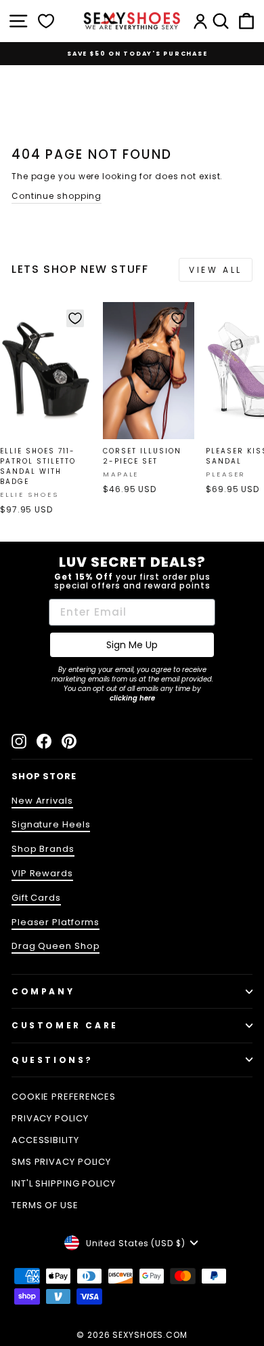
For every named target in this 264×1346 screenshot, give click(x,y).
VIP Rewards (42, 873)
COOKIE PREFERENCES (64, 1096)
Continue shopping (57, 196)
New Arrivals (42, 800)
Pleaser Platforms (56, 922)
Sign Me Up (132, 645)
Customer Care (65, 1025)
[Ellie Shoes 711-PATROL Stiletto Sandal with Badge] (45, 371)
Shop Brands (43, 848)
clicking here (132, 698)
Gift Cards (36, 897)
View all (215, 270)
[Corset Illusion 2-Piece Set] (148, 371)
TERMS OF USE (45, 1205)
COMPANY (43, 991)
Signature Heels (51, 824)
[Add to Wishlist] (75, 318)
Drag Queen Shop (56, 945)
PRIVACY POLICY (50, 1118)
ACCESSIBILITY (45, 1140)
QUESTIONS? (52, 1060)
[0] (46, 21)
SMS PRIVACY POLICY (61, 1161)
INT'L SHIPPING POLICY (64, 1183)
